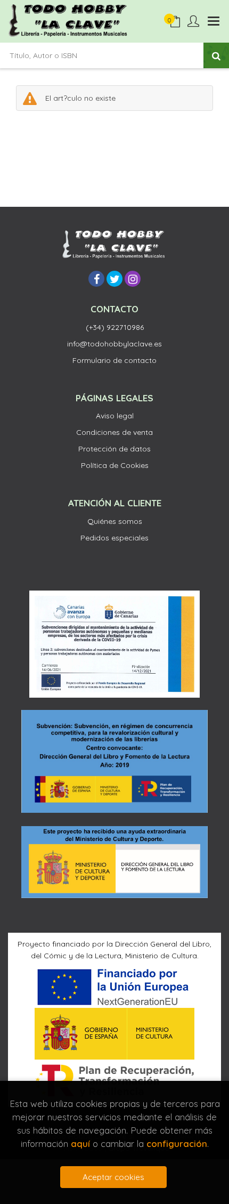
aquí (80, 1143)
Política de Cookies (115, 465)
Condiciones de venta (114, 432)
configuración (176, 1143)
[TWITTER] (114, 279)
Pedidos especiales (114, 538)
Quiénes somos (114, 521)
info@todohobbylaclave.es (114, 344)
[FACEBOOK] (96, 279)
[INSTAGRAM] (133, 279)
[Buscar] (216, 55)
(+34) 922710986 (115, 327)
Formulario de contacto (114, 360)
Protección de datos (114, 449)
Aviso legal (115, 416)
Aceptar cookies (113, 1177)
